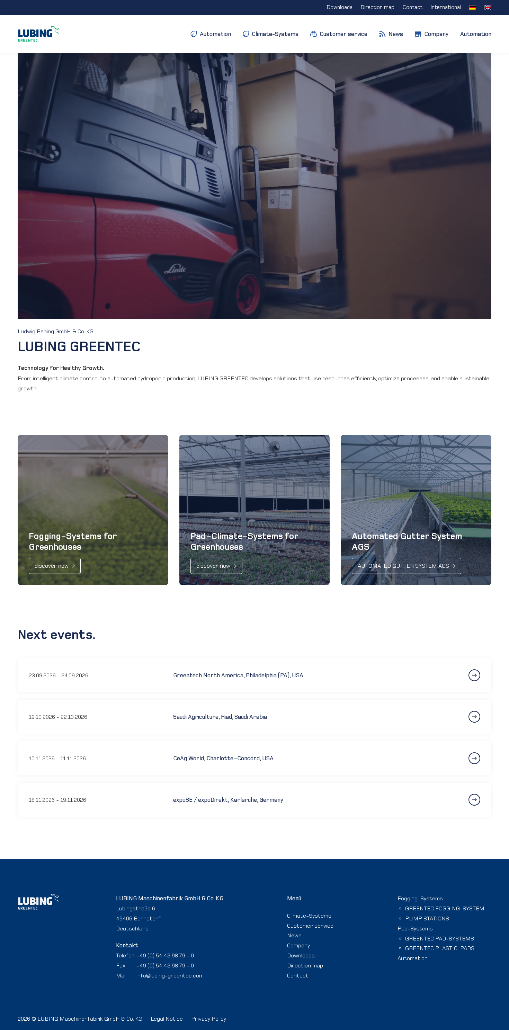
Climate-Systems (309, 915)
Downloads (301, 955)
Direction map (305, 965)
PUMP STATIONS (427, 918)
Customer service (310, 925)
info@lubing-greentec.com (170, 975)
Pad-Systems (415, 928)
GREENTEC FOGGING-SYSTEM (444, 908)
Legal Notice (167, 1018)
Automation (475, 34)
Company (298, 945)
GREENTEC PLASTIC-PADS (439, 948)
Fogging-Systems (420, 898)
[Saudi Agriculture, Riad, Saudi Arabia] (461, 717)
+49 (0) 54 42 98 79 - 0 (165, 955)
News (294, 935)
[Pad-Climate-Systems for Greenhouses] (254, 510)
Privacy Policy (208, 1018)
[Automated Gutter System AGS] (416, 510)
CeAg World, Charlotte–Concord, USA (223, 758)
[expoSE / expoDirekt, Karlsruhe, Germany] (461, 800)
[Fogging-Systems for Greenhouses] (93, 510)
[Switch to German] (472, 7)
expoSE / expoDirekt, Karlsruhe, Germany (228, 800)
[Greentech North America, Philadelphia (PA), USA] (461, 675)
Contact (298, 975)
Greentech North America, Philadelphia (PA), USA (238, 675)
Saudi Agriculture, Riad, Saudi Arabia (220, 717)
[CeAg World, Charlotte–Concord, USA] (461, 758)
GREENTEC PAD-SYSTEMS (439, 938)
